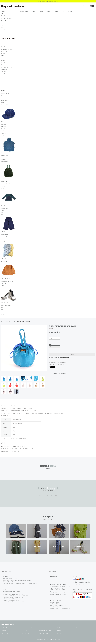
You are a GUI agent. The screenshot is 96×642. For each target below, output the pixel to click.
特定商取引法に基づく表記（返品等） (58, 362)
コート (2, 285)
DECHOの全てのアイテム (7, 18)
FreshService (4, 95)
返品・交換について (25, 633)
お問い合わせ (78, 627)
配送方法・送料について (26, 627)
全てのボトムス (4, 234)
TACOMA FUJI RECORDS (7, 98)
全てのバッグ (4, 181)
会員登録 (59, 630)
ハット (2, 130)
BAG (2, 58)
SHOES (3, 60)
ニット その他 (4, 133)
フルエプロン (4, 157)
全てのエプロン (4, 155)
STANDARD (4, 20)
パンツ (2, 238)
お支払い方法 (24, 630)
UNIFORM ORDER (23, 11)
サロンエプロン (4, 161)
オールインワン (4, 236)
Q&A (63, 11)
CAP (2, 23)
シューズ (3, 312)
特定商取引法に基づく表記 (45, 630)
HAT (2, 25)
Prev (2, 349)
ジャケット (3, 283)
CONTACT (70, 11)
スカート (3, 241)
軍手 (2, 307)
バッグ (6, 321)
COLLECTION (4, 71)
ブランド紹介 (5, 627)
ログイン (59, 633)
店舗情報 (4, 630)
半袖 (2, 212)
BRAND (33, 11)
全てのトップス (4, 208)
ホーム (2, 321)
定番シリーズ (4, 126)
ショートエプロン (5, 159)
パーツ (2, 135)
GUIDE (41, 11)
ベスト (2, 210)
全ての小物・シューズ (6, 305)
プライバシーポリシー (44, 633)
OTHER (3, 73)
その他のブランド (5, 93)
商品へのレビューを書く (58, 373)
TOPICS (56, 11)
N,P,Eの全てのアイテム (6, 67)
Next (46, 349)
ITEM (2, 11)
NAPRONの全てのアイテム (7, 49)
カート (58, 627)
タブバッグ (3, 186)
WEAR (2, 55)
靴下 (2, 309)
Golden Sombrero (5, 100)
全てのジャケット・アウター (7, 281)
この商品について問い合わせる (56, 364)
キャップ (3, 128)
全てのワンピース (5, 261)
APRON (3, 53)
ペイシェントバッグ (5, 183)
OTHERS (3, 29)
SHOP (48, 11)
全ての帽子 (3, 124)
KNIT (2, 27)
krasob (2, 102)
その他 (2, 188)
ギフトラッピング (6, 633)
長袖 (2, 214)
